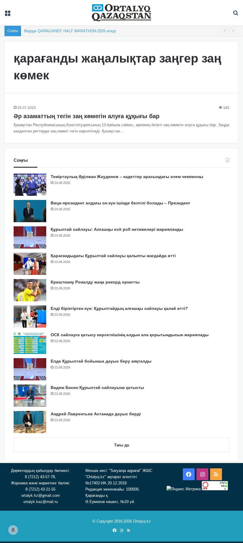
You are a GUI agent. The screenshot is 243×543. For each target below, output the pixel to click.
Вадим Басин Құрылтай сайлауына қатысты (97, 387)
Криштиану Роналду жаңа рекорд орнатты (95, 282)
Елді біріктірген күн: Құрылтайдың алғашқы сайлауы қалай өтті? (119, 308)
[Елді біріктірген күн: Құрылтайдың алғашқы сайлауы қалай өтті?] (30, 316)
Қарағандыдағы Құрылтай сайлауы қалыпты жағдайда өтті (113, 255)
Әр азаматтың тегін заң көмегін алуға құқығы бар (86, 116)
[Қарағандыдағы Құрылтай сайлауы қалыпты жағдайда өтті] (30, 264)
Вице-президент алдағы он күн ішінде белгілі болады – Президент (120, 203)
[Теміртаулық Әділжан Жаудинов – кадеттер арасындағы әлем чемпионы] (30, 185)
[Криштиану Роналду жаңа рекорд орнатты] (30, 290)
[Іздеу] (236, 15)
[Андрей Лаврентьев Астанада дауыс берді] (30, 422)
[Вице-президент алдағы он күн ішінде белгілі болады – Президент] (30, 211)
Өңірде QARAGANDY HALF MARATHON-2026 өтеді (70, 31)
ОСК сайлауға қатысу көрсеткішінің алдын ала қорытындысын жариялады (130, 334)
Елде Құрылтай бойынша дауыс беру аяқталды (101, 361)
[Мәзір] (7, 15)
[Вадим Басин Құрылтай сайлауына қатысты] (30, 396)
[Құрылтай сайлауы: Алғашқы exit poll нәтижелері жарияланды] (30, 237)
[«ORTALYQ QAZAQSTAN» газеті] (121, 12)
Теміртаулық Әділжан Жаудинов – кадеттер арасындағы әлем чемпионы (127, 176)
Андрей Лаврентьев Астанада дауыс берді (96, 413)
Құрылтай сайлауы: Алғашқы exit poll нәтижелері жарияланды (117, 229)
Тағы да (121, 445)
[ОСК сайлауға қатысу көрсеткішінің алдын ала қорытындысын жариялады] (30, 343)
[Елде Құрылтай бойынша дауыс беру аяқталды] (30, 369)
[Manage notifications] (13, 530)
